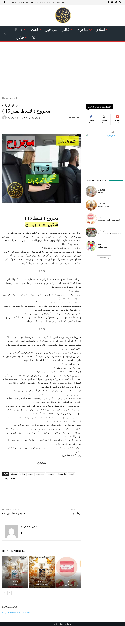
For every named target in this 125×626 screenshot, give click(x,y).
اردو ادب (13, 97)
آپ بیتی (101, 244)
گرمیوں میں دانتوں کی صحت (68, 585)
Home (5, 97)
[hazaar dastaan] (42, 571)
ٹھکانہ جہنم (75, 513)
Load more (103, 258)
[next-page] (9, 593)
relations (50, 474)
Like (91, 116)
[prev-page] (4, 593)
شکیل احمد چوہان (19, 118)
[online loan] (91, 245)
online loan (102, 247)
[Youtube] (112, 2)
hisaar (15, 585)
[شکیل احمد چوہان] (4, 117)
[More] (66, 127)
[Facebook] (108, 2)
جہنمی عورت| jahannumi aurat (110, 233)
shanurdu (62, 474)
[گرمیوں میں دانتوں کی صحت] (68, 571)
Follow (104, 116)
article (22, 474)
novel (30, 474)
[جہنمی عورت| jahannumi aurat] (91, 232)
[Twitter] (120, 2)
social (71, 474)
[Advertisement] (62, 68)
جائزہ (17, 105)
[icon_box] (58, 3)
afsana (14, 474)
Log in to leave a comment (16, 612)
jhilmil (14, 582)
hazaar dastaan (41, 585)
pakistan (40, 474)
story (6, 478)
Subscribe (117, 116)
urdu (13, 478)
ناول (12, 105)
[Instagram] (116, 2)
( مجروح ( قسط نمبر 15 (14, 513)
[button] (5, 33)
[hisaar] (15, 571)
